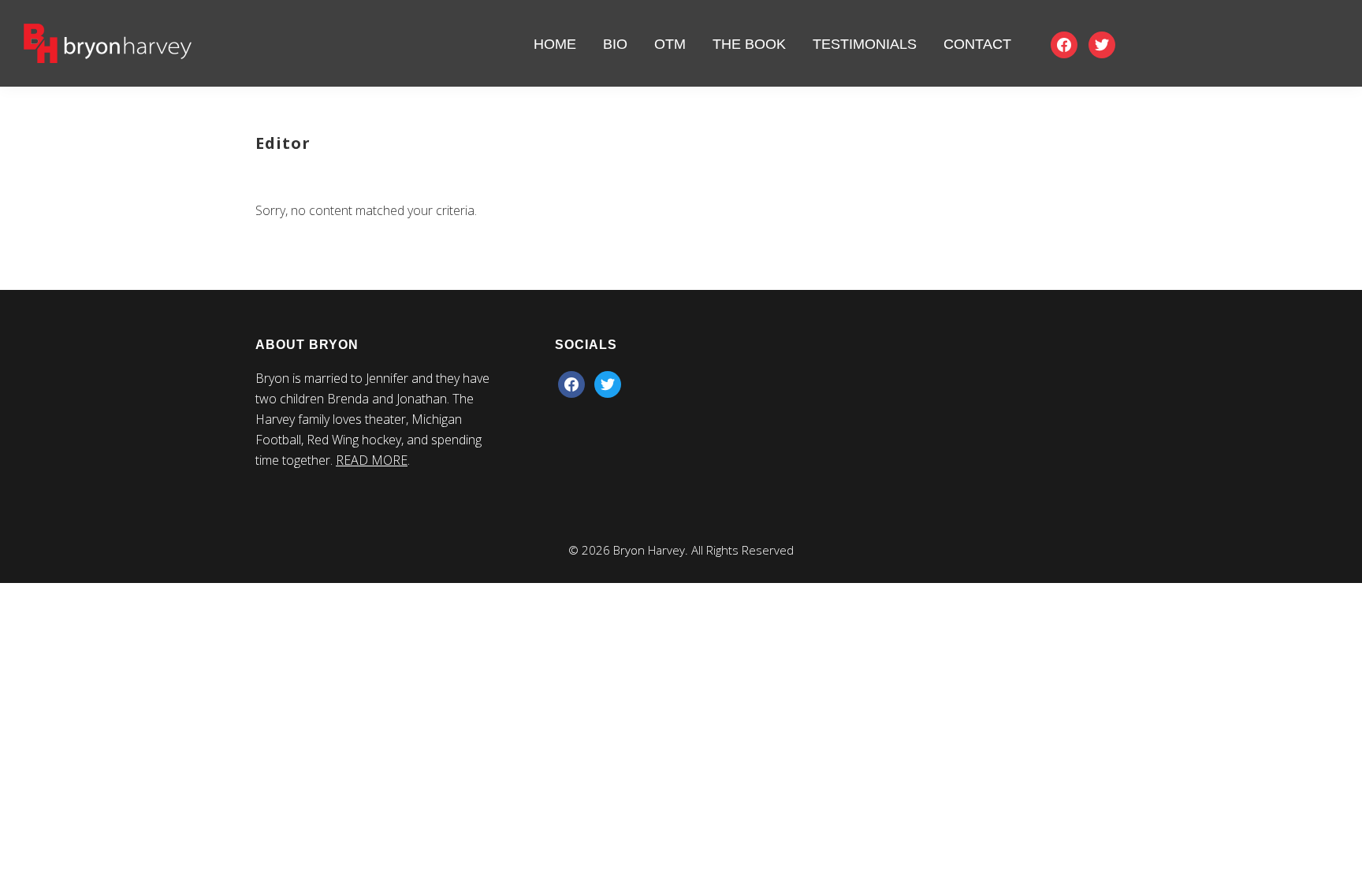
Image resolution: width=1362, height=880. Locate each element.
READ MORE (371, 460)
